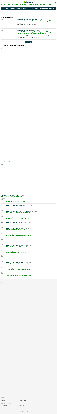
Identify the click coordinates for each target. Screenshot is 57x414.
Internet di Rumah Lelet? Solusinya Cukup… (18, 246)
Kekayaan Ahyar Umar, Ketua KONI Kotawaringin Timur (35, 21)
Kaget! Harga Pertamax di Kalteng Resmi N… (19, 201)
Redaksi (3, 400)
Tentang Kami (22, 400)
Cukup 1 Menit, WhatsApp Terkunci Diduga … (18, 263)
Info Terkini (26, 19)
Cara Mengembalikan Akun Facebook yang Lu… (19, 252)
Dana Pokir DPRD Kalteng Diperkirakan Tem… (19, 212)
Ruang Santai (5, 161)
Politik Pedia (24, 211)
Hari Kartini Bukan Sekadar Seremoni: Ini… (18, 207)
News (30, 19)
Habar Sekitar (20, 19)
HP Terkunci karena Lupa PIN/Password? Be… (19, 258)
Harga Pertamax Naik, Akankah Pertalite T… (13, 196)
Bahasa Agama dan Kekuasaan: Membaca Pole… (19, 224)
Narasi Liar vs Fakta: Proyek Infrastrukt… (17, 218)
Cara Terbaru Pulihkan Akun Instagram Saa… (18, 275)
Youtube (22, 405)
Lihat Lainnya (28, 42)
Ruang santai (35, 19)
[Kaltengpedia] (28, 2)
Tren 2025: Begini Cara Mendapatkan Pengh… (18, 241)
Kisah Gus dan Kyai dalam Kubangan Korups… (19, 235)
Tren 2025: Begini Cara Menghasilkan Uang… (18, 269)
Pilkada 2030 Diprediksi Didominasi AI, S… (17, 229)
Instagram (5, 405)
